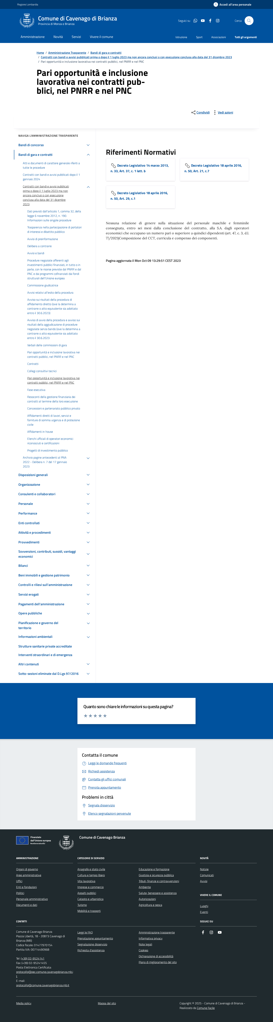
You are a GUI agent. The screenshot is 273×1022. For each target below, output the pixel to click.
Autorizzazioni (147, 899)
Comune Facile (206, 1008)
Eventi (204, 912)
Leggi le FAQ (85, 932)
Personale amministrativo (32, 899)
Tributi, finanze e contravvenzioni (159, 881)
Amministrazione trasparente (157, 932)
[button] (232, 4)
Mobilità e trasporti (89, 911)
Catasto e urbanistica (90, 899)
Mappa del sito (107, 1003)
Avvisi (203, 881)
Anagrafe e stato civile (91, 869)
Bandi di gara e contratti (105, 52)
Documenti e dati (26, 905)
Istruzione (181, 37)
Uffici (19, 881)
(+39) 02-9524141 (32, 958)
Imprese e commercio (90, 887)
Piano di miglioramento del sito (158, 962)
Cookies (143, 950)
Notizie (204, 869)
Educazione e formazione (154, 869)
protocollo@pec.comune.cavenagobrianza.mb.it (44, 974)
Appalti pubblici (86, 893)
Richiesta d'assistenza (91, 950)
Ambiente (145, 887)
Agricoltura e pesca (150, 905)
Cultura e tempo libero (91, 875)
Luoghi (204, 906)
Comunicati (207, 875)
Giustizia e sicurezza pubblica (156, 875)
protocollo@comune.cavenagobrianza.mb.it (42, 985)
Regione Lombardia (27, 4)
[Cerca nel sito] (249, 20)
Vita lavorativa (86, 881)
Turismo (82, 905)
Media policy (23, 1003)
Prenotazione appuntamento (95, 938)
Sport (199, 37)
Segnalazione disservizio (92, 944)
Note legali (145, 944)
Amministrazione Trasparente (67, 52)
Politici (20, 893)
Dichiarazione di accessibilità (156, 956)
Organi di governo (27, 869)
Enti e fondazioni (26, 887)
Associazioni (218, 37)
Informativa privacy (150, 938)
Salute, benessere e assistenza (158, 893)
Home (40, 52)
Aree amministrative (28, 875)
